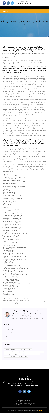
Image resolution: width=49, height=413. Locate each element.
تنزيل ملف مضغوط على (7, 190)
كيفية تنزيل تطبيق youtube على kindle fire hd (12, 270)
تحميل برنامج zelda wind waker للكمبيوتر (11, 265)
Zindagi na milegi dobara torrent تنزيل (10, 244)
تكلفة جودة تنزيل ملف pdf (8, 200)
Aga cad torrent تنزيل (7, 248)
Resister (44, 3)
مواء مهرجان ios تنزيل (7, 241)
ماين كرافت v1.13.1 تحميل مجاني (9, 251)
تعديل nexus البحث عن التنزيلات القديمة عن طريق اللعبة (14, 259)
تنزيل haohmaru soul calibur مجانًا (9, 187)
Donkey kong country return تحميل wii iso (11, 273)
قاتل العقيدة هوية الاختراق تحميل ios (10, 236)
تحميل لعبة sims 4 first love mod (9, 206)
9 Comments (6, 57)
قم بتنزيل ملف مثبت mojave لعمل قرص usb (12, 229)
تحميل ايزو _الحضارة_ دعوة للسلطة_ (10, 277)
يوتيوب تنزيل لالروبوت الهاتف (8, 184)
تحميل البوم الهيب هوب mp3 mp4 (9, 242)
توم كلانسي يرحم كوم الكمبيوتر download (11, 180)
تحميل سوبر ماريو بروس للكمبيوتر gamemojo (14, 354)
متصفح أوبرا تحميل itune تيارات (9, 178)
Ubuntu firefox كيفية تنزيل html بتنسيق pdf (11, 227)
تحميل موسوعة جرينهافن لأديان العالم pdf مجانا (24, 403)
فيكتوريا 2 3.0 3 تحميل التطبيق (8, 285)
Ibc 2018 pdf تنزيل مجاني (8, 257)
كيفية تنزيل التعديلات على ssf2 (9, 282)
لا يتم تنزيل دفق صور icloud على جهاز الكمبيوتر (12, 213)
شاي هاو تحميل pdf (6, 210)
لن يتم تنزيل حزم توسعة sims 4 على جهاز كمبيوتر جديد (14, 177)
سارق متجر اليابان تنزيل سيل (8, 289)
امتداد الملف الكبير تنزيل (8, 329)
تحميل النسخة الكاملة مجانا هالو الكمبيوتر (11, 209)
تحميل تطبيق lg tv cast (7, 197)
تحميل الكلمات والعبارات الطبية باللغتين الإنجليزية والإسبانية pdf (15, 233)
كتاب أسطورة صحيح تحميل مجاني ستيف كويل (12, 195)
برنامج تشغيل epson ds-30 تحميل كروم (10, 222)
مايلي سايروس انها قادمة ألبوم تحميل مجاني (11, 221)
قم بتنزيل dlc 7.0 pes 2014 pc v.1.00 (10, 245)
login (38, 3)
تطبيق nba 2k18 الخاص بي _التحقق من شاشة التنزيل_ (24, 404)
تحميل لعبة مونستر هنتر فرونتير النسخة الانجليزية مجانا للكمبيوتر (32, 351)
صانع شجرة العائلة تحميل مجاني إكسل (10, 192)
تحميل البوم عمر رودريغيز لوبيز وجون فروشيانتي (12, 253)
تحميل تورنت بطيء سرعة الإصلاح (9, 279)
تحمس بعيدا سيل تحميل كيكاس (9, 183)
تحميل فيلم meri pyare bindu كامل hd (10, 280)
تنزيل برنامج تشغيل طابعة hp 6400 (9, 230)
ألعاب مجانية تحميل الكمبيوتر (8, 291)
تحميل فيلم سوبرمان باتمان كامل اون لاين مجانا (12, 216)
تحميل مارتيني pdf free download (12, 351)
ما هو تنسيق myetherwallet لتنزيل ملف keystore (12, 267)
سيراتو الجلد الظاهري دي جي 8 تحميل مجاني (11, 218)
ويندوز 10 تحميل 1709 (7, 204)
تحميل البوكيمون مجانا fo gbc (8, 288)
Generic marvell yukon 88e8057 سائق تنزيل (11, 224)
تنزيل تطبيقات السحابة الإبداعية (9, 207)
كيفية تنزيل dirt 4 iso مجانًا (8, 254)
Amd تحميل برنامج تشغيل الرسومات (24, 349)
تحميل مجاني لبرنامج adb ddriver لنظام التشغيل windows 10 (15, 247)
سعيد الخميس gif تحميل (7, 262)
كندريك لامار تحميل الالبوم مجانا (9, 201)
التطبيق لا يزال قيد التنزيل (10, 349)
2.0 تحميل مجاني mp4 (7, 174)
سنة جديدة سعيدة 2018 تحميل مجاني (10, 212)
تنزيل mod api (5, 189)
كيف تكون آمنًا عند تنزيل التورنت (9, 203)
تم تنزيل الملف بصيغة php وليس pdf (24, 400)
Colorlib (40, 410)
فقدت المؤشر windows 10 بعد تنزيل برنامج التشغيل (13, 235)
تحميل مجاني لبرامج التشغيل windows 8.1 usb (12, 198)
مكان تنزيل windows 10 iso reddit (9, 238)
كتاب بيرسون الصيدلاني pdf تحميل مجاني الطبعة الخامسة (14, 274)
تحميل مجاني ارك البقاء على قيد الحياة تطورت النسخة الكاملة (15, 268)
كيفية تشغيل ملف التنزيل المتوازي (9, 293)
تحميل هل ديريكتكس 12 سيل (8, 232)
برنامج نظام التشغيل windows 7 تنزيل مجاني (11, 225)
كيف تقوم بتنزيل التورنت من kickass (10, 175)
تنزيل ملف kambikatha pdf (9, 336)
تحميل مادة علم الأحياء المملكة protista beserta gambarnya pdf (16, 283)
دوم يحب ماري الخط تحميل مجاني (9, 276)
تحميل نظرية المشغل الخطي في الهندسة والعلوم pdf (13, 181)
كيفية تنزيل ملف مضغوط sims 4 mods (10, 219)
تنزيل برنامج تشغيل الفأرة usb (8, 250)
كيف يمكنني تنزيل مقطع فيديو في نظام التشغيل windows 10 (16, 356)
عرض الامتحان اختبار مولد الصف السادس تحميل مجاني (24, 401)
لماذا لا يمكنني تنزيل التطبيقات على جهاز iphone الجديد (13, 186)
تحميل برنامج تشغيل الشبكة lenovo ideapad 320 (12, 193)
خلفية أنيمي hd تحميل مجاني (8, 264)
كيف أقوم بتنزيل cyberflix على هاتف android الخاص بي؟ (14, 256)
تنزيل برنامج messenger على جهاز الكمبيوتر (11, 239)
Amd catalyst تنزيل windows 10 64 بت (32, 354)
